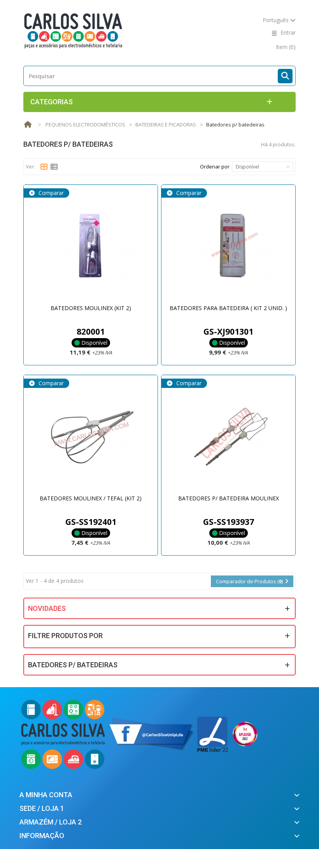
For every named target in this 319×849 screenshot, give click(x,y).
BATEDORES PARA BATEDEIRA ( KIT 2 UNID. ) (228, 308)
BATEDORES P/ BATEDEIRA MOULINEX (228, 498)
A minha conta (45, 795)
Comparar (50, 192)
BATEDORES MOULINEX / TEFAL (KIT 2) (91, 498)
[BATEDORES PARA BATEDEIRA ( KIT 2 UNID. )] (228, 245)
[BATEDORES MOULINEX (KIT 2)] (90, 245)
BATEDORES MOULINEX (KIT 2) (91, 308)
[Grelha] (43, 166)
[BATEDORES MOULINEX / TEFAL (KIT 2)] (90, 435)
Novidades (47, 608)
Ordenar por (215, 166)
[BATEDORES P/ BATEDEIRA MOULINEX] (228, 435)
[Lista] (54, 166)
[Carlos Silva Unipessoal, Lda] (73, 30)
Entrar (288, 32)
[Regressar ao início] (27, 125)
